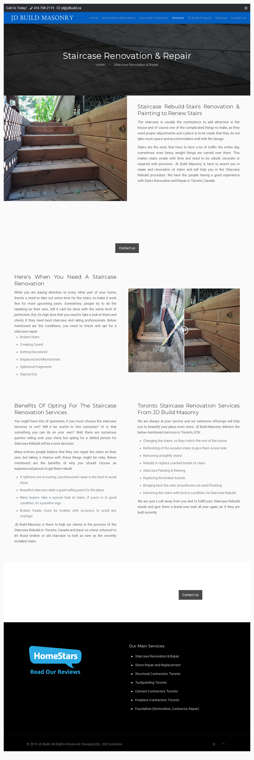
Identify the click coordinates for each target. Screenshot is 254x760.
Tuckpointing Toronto (151, 682)
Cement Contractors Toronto (156, 691)
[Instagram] (246, 8)
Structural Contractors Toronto (157, 674)
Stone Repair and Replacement (158, 665)
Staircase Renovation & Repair (157, 656)
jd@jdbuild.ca (71, 8)
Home (100, 65)
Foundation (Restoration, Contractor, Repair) (167, 709)
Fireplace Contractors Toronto (157, 700)
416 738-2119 (44, 8)
